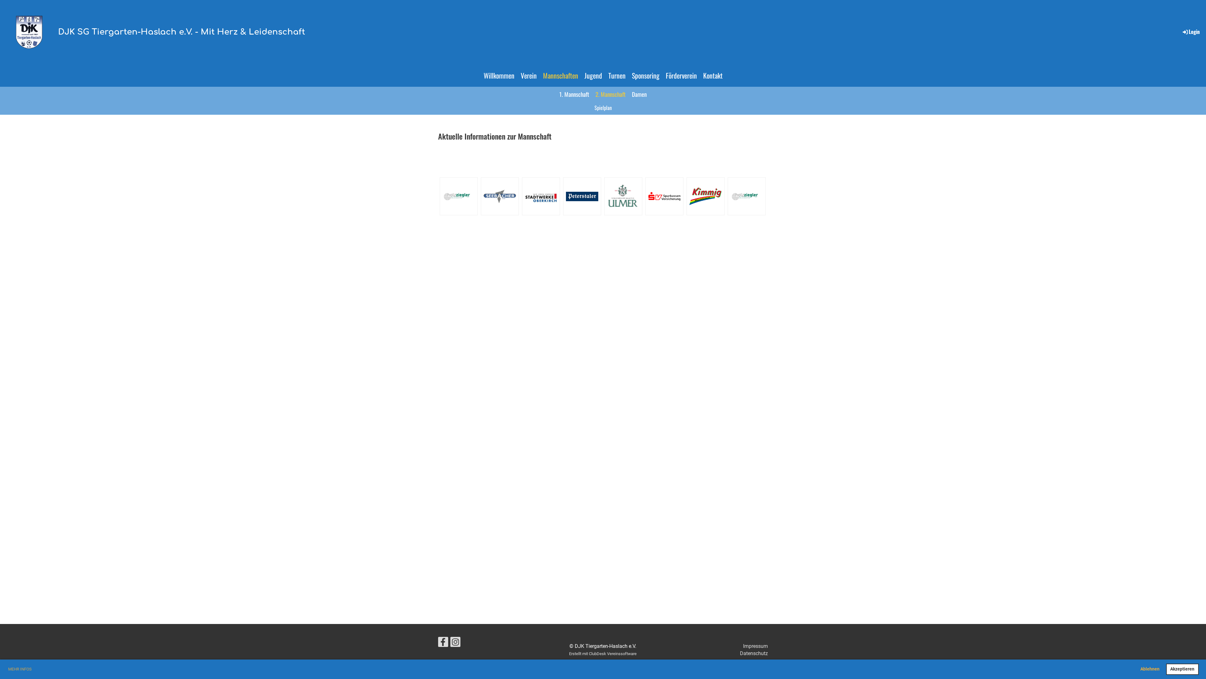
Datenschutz (754, 653)
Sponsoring (646, 75)
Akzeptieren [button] (1182, 669)
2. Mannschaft (610, 94)
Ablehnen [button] (1150, 669)
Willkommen (499, 75)
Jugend (593, 75)
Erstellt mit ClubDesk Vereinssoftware (603, 653)
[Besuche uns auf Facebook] (443, 643)
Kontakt (713, 75)
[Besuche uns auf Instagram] (455, 643)
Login (1194, 32)
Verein (529, 75)
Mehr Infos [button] (20, 669)
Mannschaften (560, 75)
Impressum (755, 646)
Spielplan (603, 108)
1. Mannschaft (574, 94)
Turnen (617, 75)
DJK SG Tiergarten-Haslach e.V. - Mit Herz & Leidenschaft (181, 31)
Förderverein (681, 75)
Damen (639, 94)
